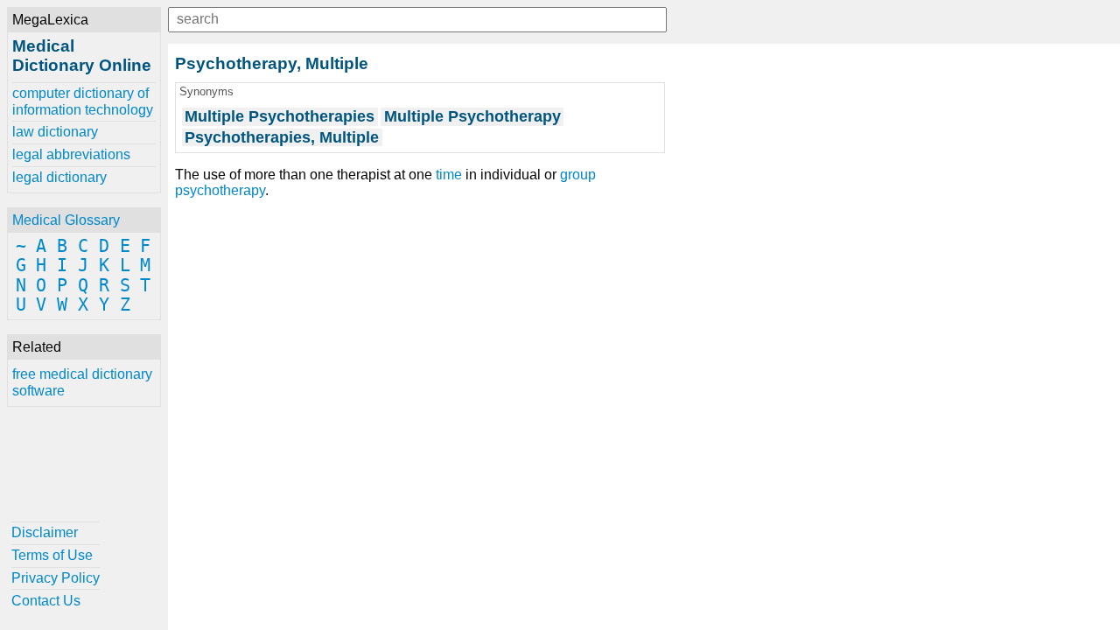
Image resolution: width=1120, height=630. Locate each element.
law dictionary (55, 131)
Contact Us (45, 600)
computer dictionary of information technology (82, 101)
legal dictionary (59, 177)
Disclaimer (44, 532)
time (449, 174)
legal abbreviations (71, 154)
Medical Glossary (66, 220)
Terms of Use (52, 555)
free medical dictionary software (82, 382)
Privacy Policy (55, 577)
